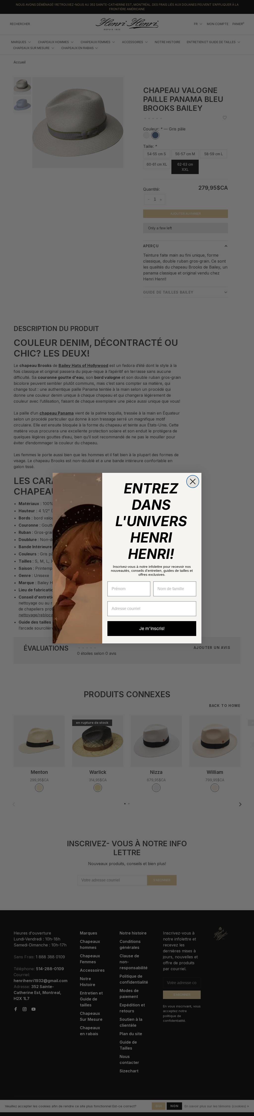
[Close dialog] (193, 481)
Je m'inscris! (152, 628)
